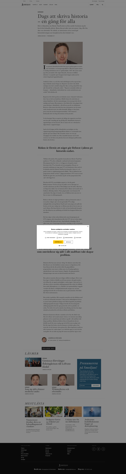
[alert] (63, 237)
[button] (63, 245)
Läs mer (66, 234)
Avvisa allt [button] (68, 242)
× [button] (87, 226)
